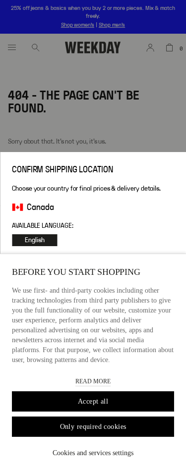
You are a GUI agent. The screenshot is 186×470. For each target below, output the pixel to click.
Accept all (93, 401)
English (35, 240)
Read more (93, 381)
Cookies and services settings (93, 453)
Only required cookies (93, 426)
